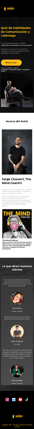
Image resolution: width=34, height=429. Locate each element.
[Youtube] (20, 399)
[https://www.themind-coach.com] (17, 8)
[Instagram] (7, 399)
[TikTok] (27, 399)
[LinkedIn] (14, 399)
